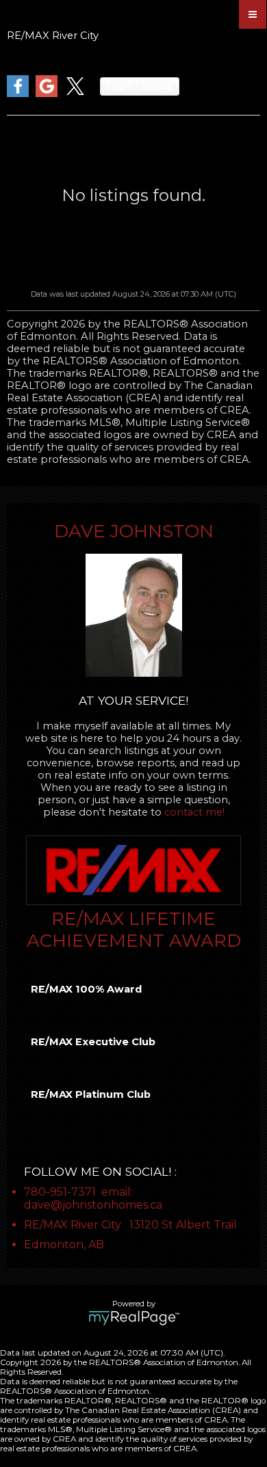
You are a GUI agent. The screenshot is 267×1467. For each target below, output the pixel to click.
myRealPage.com (134, 1318)
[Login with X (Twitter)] (75, 94)
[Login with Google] (47, 94)
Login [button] (139, 86)
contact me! (194, 812)
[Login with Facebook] (18, 94)
